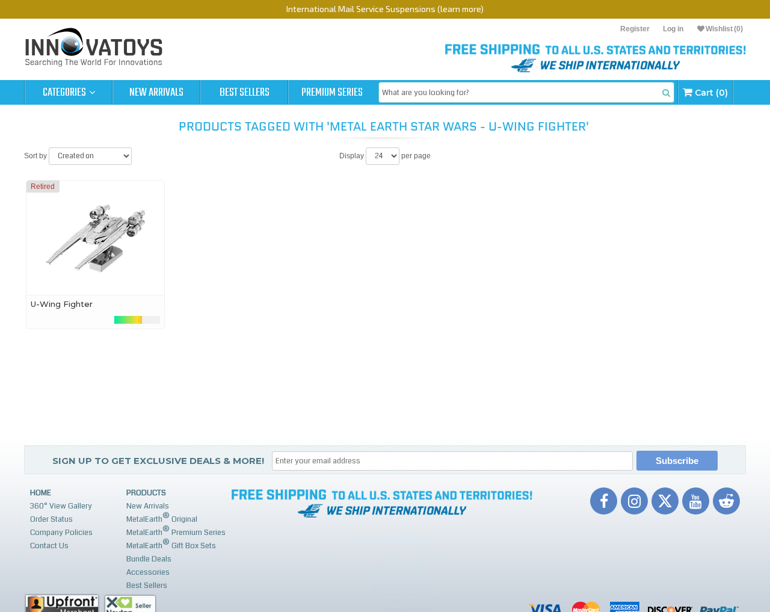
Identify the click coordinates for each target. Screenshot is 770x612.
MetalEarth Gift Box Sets (171, 544)
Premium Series (332, 93)
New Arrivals (156, 93)
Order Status (51, 519)
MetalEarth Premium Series (176, 531)
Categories (65, 93)
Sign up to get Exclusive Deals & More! (158, 460)
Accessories (148, 572)
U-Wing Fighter (62, 304)
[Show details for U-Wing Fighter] (95, 238)
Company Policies (61, 532)
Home (40, 492)
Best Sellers (245, 93)
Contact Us (49, 545)
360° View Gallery (61, 506)
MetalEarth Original (161, 517)
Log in (673, 29)
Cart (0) (710, 92)
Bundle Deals (148, 559)
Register (635, 29)
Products (146, 492)
